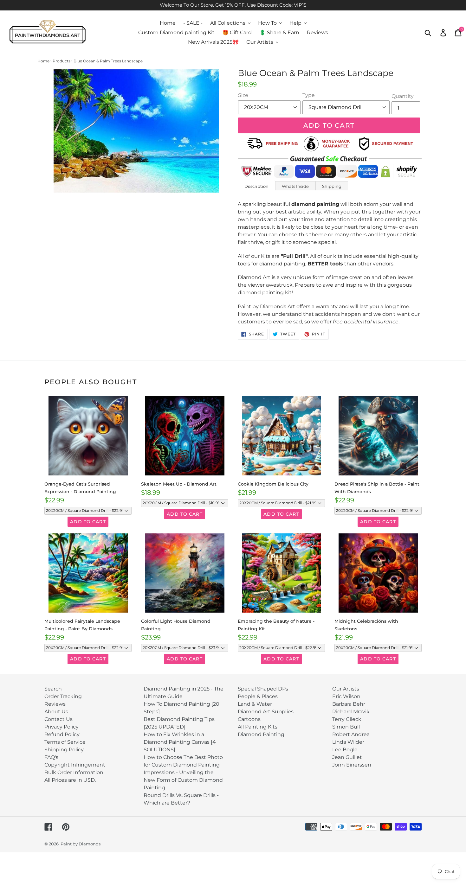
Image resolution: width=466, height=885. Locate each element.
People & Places (258, 696)
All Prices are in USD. (70, 780)
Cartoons (249, 719)
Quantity (403, 96)
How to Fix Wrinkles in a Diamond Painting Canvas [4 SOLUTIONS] (180, 742)
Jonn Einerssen (351, 765)
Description (256, 186)
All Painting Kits (257, 727)
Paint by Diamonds (80, 843)
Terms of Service (65, 742)
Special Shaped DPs (263, 689)
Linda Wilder (348, 742)
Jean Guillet (347, 757)
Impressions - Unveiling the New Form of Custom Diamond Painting (183, 780)
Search (53, 689)
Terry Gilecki (347, 719)
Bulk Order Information (73, 772)
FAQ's (51, 757)
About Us (56, 712)
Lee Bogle (345, 750)
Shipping (331, 186)
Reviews (55, 704)
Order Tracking (63, 696)
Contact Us (58, 719)
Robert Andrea (351, 734)
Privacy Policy (61, 727)
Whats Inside (295, 186)
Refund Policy (62, 734)
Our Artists (345, 689)
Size (243, 95)
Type (308, 95)
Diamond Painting (261, 734)
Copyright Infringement (74, 765)
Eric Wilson (346, 696)
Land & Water (255, 704)
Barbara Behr (348, 704)
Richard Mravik (351, 712)
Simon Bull (346, 727)
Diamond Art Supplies (266, 712)
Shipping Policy (64, 750)
